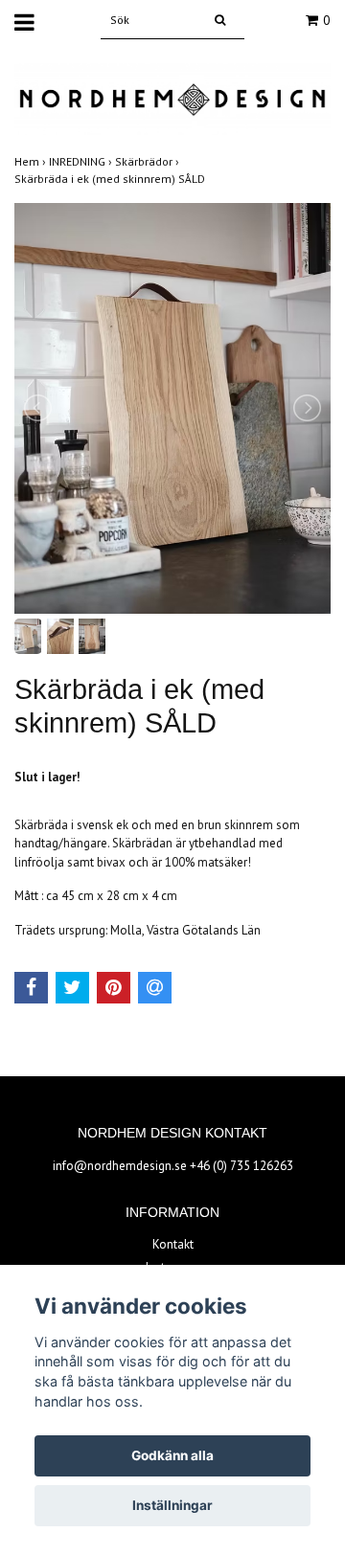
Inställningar (172, 1505)
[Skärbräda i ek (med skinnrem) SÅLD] (172, 408)
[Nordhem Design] (172, 98)
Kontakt (173, 1244)
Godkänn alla (172, 1455)
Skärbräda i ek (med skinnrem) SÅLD (111, 178)
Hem (31, 161)
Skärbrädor (148, 161)
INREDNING (82, 161)
